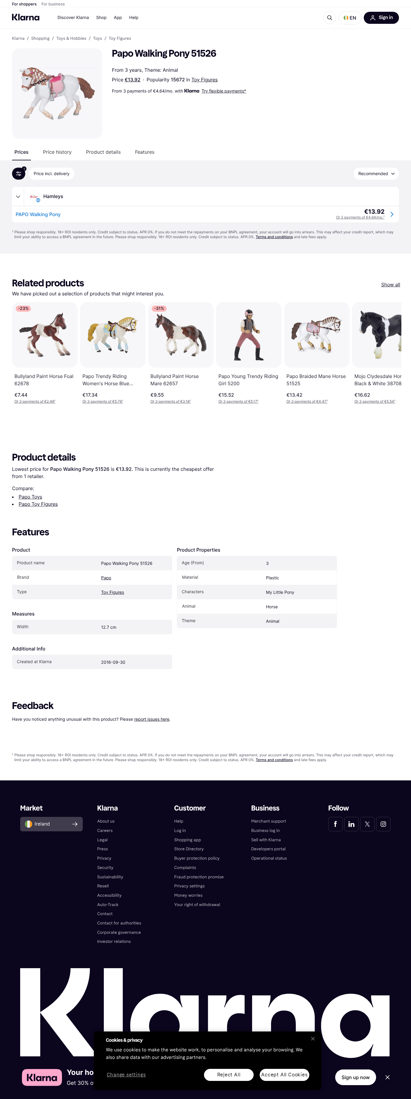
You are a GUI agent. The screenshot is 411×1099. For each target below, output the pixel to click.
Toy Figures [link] (120, 38)
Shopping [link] (40, 38)
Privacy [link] (104, 858)
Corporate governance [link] (119, 932)
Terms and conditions (274, 237)
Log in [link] (180, 830)
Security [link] (105, 867)
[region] (207, 1060)
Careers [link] (105, 830)
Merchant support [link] (268, 821)
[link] (335, 824)
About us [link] (106, 821)
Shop (101, 17)
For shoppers (24, 4)
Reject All (229, 1075)
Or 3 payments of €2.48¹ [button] (34, 401)
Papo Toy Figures (38, 504)
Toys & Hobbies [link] (71, 38)
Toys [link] (97, 38)
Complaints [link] (185, 867)
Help (133, 17)
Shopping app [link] (187, 839)
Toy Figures (204, 80)
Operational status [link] (269, 858)
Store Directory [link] (189, 849)
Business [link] (265, 808)
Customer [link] (190, 808)
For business (53, 4)
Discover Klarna (73, 17)
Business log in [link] (265, 830)
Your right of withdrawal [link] (197, 904)
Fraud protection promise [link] (199, 877)
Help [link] (178, 821)
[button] (349, 17)
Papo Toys (30, 497)
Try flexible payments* (224, 90)
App (118, 17)
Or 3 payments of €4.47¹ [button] (307, 401)
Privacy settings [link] (189, 886)
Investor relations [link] (114, 941)
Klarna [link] (18, 38)
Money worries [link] (188, 895)
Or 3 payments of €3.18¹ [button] (170, 401)
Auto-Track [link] (108, 904)
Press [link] (102, 849)
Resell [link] (103, 886)
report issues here (151, 719)
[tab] (21, 151)
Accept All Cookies (284, 1075)
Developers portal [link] (268, 849)
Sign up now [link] (355, 1077)
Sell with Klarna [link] (266, 839)
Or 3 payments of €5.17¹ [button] (238, 401)
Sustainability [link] (110, 877)
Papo (106, 578)
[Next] (391, 353)
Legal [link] (102, 839)
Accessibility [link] (109, 895)
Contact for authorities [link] (119, 923)
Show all (390, 285)
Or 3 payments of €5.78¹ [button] (102, 401)
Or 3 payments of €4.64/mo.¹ (360, 217)
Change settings (126, 1075)
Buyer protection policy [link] (197, 858)
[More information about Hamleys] (18, 197)
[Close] (313, 1038)
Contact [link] (105, 913)
